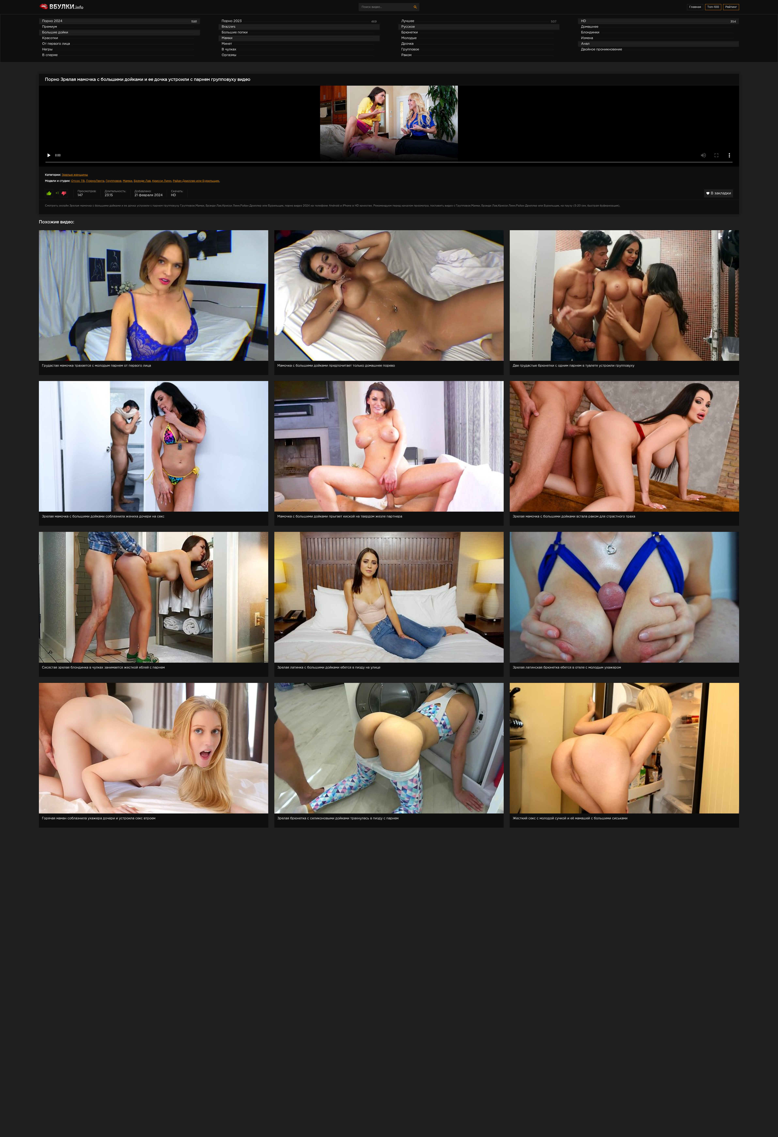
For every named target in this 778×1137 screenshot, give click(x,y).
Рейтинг (731, 7)
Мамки (127, 181)
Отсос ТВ (78, 181)
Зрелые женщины (75, 175)
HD (173, 195)
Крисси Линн (161, 181)
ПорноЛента (95, 181)
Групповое (113, 181)
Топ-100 (713, 7)
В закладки (718, 193)
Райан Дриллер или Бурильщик (196, 181)
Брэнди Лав (142, 181)
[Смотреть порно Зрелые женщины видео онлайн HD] (74, 7)
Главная (695, 7)
